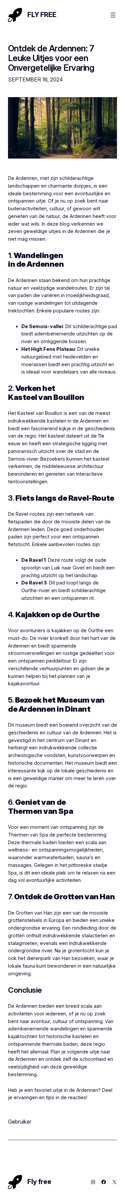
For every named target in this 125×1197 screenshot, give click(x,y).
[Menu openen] (113, 15)
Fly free (41, 15)
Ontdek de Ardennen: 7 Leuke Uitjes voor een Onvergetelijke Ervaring (51, 58)
